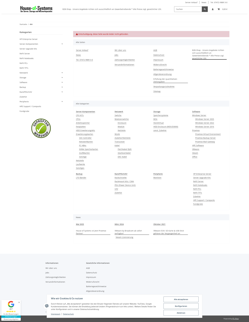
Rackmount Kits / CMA (124, 181)
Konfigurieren (181, 306)
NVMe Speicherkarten (88, 149)
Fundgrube (198, 204)
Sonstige (83, 156)
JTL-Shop (235, 319)
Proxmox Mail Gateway (205, 141)
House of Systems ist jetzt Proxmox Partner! (91, 232)
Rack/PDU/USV (26, 92)
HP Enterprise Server (202, 174)
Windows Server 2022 (204, 123)
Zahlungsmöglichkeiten (125, 60)
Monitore (157, 177)
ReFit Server (198, 181)
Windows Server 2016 (204, 126)
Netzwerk (24, 73)
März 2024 (119, 224)
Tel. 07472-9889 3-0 (218, 2)
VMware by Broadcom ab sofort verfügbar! (128, 232)
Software (23, 82)
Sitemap (157, 91)
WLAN (117, 134)
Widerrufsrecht (160, 64)
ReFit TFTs (197, 192)
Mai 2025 (80, 224)
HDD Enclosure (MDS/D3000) (165, 126)
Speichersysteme (160, 115)
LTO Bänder (81, 177)
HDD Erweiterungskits (85, 130)
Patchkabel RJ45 (125, 149)
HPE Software (198, 145)
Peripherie (24, 101)
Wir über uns (120, 50)
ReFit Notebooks (200, 185)
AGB (155, 50)
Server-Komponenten (29, 44)
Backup (23, 87)
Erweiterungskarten (84, 134)
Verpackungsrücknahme (163, 86)
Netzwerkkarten (86, 141)
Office (194, 156)
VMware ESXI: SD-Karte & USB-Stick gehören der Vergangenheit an (168, 232)
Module (121, 126)
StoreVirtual (158, 123)
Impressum (55, 314)
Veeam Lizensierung (124, 237)
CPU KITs (80, 115)
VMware (195, 149)
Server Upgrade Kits (202, 177)
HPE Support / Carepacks (204, 200)
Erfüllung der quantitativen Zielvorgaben (165, 80)
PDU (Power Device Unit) (125, 185)
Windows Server (199, 115)
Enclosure (122, 123)
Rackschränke (121, 177)
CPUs (78, 119)
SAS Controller (85, 138)
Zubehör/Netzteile (122, 138)
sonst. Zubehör (160, 130)
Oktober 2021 (159, 224)
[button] (213, 9)
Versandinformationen (124, 64)
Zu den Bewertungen (11, 314)
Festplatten (81, 126)
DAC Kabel (122, 156)
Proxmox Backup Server (205, 138)
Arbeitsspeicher (83, 123)
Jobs (116, 55)
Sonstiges (80, 168)
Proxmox (196, 130)
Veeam (195, 153)
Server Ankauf (191, 2)
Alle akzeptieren (181, 299)
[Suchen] (205, 9)
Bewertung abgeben (11, 319)
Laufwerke (80, 164)
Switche (118, 115)
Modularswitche (122, 119)
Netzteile (80, 160)
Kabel (117, 145)
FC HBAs (82, 145)
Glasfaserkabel (124, 153)
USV (116, 189)
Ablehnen (181, 313)
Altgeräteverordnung (162, 74)
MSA (155, 119)
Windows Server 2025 (204, 119)
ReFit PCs (197, 189)
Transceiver (120, 141)
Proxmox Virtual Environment (208, 134)
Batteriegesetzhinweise (163, 69)
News (204, 2)
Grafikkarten (84, 153)
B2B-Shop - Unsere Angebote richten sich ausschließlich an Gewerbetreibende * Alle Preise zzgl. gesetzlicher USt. (112, 9)
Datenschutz (68, 314)
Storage (23, 77)
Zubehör (118, 192)
